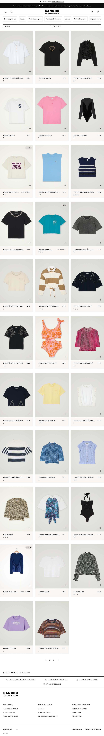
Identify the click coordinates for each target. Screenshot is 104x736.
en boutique (86, 6)
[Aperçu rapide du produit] (30, 72)
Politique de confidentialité (47, 716)
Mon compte (76, 712)
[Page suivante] (58, 660)
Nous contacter (9, 712)
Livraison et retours (79, 708)
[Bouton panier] (98, 12)
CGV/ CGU (41, 708)
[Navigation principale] (5, 12)
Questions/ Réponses (10, 708)
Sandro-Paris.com (58, 1)
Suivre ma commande (10, 716)
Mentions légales (44, 712)
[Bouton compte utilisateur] (92, 12)
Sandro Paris (76, 716)
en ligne (76, 6)
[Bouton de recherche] (11, 12)
